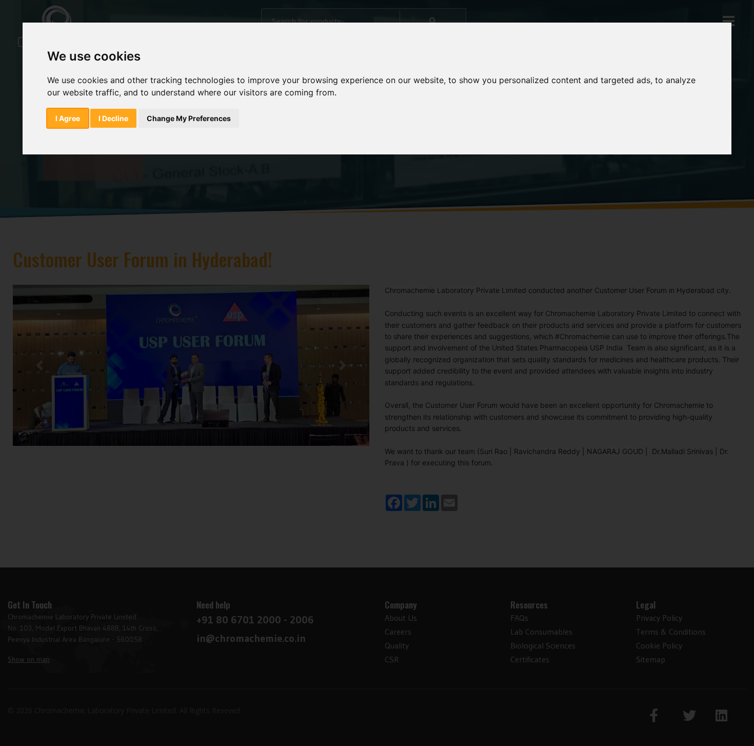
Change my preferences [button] (189, 118)
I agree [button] (67, 118)
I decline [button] (113, 118)
